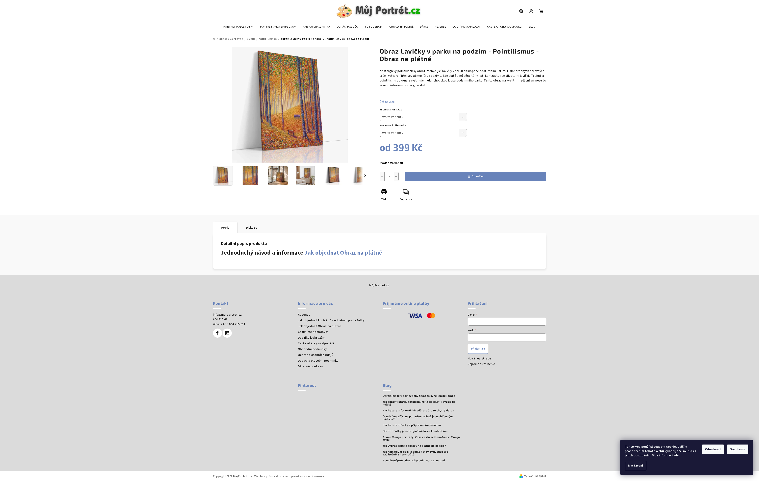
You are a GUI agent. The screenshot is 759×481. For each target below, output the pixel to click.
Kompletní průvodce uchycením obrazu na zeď (414, 460)
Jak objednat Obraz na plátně (343, 253)
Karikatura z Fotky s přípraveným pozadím (412, 425)
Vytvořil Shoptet (535, 476)
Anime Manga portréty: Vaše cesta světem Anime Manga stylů (421, 438)
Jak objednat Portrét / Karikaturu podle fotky (331, 320)
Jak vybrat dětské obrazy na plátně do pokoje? (414, 445)
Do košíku (478, 176)
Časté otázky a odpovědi (316, 343)
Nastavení (635, 465)
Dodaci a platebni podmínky (318, 360)
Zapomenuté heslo (481, 364)
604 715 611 (221, 319)
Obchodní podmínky (312, 349)
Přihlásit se (478, 349)
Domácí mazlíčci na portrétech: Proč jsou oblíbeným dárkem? (418, 418)
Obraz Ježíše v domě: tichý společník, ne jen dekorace (419, 395)
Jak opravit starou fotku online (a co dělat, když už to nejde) (419, 403)
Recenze (304, 314)
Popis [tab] (225, 227)
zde (676, 455)
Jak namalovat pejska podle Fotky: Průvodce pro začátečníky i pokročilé (415, 453)
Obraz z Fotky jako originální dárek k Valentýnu (415, 431)
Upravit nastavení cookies (307, 476)
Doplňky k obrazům (312, 337)
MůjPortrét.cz (379, 285)
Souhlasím (737, 449)
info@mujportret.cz (227, 314)
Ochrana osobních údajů (316, 355)
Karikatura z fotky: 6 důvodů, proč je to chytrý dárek (418, 410)
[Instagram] (227, 333)
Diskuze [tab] (251, 227)
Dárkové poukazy (310, 366)
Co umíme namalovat (313, 332)
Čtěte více (387, 102)
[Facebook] (217, 333)
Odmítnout (713, 449)
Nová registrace (479, 358)
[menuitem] (238, 26)
